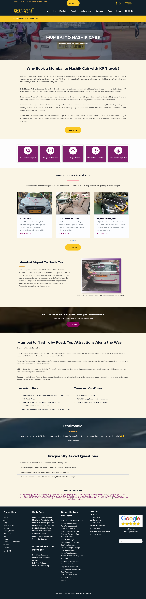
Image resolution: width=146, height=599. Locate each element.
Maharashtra (86, 11)
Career (6, 539)
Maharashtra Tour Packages (71, 569)
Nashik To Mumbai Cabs (41, 528)
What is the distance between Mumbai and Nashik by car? (43, 463)
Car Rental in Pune (50, 496)
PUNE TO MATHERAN (69, 575)
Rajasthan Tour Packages (70, 542)
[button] (73, 3)
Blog (5, 523)
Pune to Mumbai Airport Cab (43, 523)
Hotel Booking (8, 525)
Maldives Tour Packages (41, 566)
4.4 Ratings (131, 529)
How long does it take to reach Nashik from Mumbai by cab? (44, 472)
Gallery (6, 528)
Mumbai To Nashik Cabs (41, 531)
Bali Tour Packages (39, 563)
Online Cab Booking (39, 539)
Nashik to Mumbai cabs (32, 496)
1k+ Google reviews (130, 531)
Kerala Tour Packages (69, 553)
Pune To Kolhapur (68, 529)
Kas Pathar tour (79, 497)
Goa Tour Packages (68, 545)
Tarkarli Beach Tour (120, 497)
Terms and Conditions (11, 542)
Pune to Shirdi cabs (108, 496)
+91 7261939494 (124, 2)
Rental (73, 11)
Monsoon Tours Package (74, 499)
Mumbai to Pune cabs (51, 494)
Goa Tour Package (47, 497)
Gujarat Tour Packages (69, 567)
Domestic (99, 11)
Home (48, 11)
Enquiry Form (66, 577)
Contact (118, 11)
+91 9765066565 (125, 4)
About (110, 11)
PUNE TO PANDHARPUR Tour (72, 520)
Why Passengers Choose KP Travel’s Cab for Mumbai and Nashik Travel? (48, 467)
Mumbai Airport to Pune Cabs (95, 494)
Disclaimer (7, 533)
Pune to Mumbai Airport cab (71, 494)
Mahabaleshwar (67, 537)
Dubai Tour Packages (40, 555)
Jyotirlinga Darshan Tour (90, 496)
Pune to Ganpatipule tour (70, 523)
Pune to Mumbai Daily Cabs (42, 517)
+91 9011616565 (95, 517)
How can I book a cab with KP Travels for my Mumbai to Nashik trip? (47, 477)
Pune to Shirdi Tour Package (42, 536)
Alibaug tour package (64, 497)
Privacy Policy (8, 531)
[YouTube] (132, 11)
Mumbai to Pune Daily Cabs (42, 520)
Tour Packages (66, 572)
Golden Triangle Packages (70, 548)
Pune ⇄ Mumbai (59, 11)
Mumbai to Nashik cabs (116, 494)
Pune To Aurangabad (69, 526)
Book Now (24, 234)
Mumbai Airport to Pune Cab (43, 525)
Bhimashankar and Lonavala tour (99, 497)
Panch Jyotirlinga (67, 539)
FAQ (4, 536)
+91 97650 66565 (95, 534)
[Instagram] (129, 11)
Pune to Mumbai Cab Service (31, 494)
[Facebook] (126, 11)
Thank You (65, 580)
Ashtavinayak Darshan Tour (68, 496)
